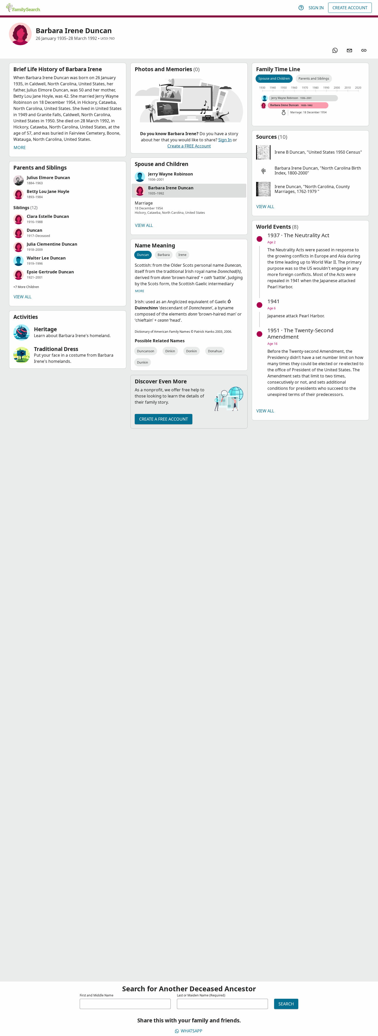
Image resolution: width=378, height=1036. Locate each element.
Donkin (191, 351)
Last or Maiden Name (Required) (201, 995)
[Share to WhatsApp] (335, 50)
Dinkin (170, 351)
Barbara (164, 255)
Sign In (316, 8)
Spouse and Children (274, 78)
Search (286, 1004)
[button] (67, 180)
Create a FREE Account (189, 146)
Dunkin (142, 362)
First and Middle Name (96, 995)
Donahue (215, 351)
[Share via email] (349, 50)
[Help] (301, 8)
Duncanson (145, 351)
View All (22, 297)
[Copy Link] (364, 50)
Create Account (349, 8)
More (20, 147)
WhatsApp (191, 1031)
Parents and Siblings (314, 78)
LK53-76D (108, 38)
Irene (182, 255)
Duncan (143, 255)
